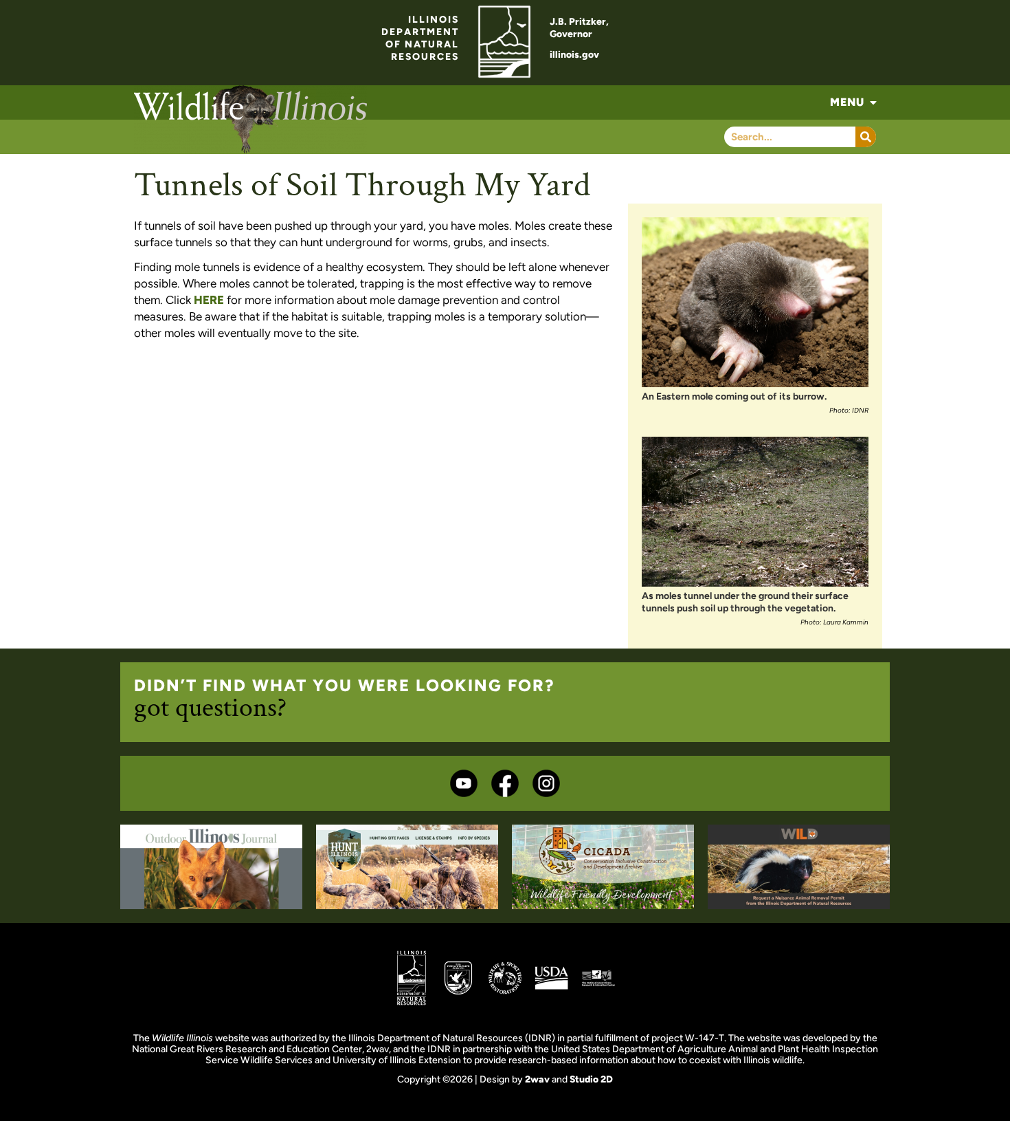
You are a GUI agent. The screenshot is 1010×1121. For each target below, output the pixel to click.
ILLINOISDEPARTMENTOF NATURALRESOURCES (420, 38)
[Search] (865, 137)
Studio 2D (591, 1079)
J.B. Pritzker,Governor (579, 28)
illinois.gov (574, 55)
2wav (537, 1079)
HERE (209, 300)
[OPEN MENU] (873, 102)
